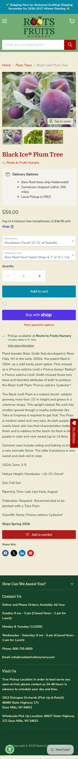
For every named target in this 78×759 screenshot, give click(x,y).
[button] (12, 136)
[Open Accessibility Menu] (10, 749)
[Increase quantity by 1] (40, 276)
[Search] (70, 45)
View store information (21, 345)
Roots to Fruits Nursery (23, 162)
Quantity (8, 266)
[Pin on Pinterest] (30, 553)
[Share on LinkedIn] (22, 553)
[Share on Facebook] (5, 553)
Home (6, 65)
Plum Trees (24, 65)
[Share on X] (14, 553)
